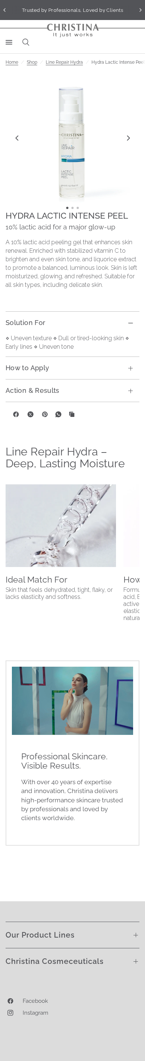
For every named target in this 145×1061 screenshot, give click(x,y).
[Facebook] (16, 414)
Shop (32, 62)
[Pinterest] (45, 414)
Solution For (25, 322)
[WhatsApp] (58, 414)
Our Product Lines (40, 935)
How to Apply (27, 368)
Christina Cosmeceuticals (55, 961)
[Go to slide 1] (67, 208)
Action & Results (32, 390)
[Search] (24, 42)
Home (12, 62)
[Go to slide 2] (72, 208)
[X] (30, 414)
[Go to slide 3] (78, 208)
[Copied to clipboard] (72, 414)
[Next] (128, 137)
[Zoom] (72, 138)
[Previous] (16, 137)
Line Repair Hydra (64, 62)
